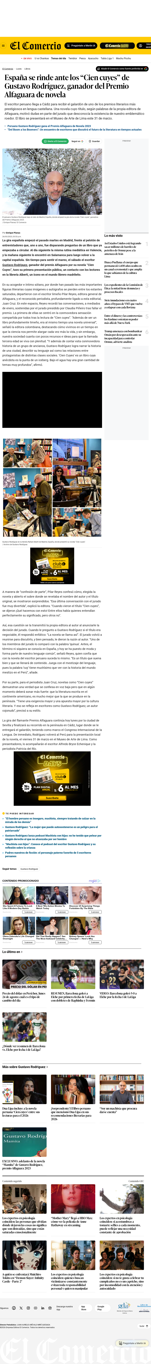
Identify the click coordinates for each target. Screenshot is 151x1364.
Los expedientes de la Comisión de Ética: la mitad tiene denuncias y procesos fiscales (123, 288)
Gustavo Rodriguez (29, 869)
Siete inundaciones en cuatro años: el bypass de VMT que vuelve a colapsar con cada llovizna (123, 303)
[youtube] (35, 1308)
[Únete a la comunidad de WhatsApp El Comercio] (55, 141)
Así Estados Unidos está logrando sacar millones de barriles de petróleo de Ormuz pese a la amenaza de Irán (122, 248)
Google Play (100, 1308)
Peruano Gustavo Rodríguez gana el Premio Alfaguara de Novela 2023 (49, 126)
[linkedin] (43, 1308)
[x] (21, 1308)
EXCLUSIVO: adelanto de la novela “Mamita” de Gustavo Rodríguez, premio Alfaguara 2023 (23, 1164)
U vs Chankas (42, 58)
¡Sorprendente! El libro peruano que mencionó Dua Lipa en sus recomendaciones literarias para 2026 (71, 1113)
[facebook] (14, 1308)
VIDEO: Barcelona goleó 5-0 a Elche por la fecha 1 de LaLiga (118, 995)
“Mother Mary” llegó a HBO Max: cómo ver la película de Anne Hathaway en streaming (72, 1221)
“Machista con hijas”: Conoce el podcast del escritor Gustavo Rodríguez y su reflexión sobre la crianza (50, 846)
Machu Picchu (123, 58)
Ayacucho (93, 58)
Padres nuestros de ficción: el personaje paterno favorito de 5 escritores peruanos (48, 854)
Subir (141, 1326)
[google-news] (50, 1308)
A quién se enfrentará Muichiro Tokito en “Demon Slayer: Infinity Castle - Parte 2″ (23, 1277)
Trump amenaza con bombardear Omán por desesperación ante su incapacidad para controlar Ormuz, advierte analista (123, 336)
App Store (83, 1308)
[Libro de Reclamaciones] (144, 1308)
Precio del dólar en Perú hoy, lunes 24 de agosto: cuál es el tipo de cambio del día (23, 996)
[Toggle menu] (3, 45)
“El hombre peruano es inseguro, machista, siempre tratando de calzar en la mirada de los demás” (50, 820)
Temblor (72, 58)
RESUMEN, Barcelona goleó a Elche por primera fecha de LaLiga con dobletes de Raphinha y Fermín (73, 996)
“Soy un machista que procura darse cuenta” (118, 1110)
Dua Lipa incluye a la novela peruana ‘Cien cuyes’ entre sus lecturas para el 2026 (21, 1112)
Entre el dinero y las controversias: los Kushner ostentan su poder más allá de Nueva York (123, 319)
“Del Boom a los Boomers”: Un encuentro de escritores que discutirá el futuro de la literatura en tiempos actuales (75, 129)
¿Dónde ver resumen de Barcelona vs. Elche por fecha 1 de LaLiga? (23, 1048)
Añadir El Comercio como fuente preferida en (122, 68)
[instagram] (28, 1308)
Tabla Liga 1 (107, 58)
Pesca (82, 58)
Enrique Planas (13, 233)
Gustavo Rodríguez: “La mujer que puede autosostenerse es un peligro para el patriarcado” (51, 829)
